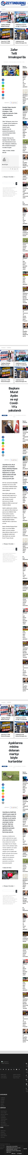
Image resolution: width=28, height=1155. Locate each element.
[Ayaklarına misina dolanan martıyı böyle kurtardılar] (10, 775)
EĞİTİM (2, 1101)
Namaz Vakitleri (4, 1114)
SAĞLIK (2, 1102)
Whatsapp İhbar (16, 1076)
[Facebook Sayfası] (1, 1069)
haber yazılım (3, 1151)
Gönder (16, 183)
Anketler (3, 1132)
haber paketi (3, 1150)
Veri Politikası (4, 1077)
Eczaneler (3, 1116)
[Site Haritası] (17, 1069)
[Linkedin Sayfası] (12, 1069)
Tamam (20, 1153)
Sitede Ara (3, 1130)
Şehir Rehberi (4, 1124)
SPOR (2, 1104)
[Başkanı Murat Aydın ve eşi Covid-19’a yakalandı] (10, 426)
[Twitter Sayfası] (4, 1069)
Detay (14, 1153)
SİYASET (3, 1099)
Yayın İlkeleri (3, 1076)
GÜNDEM (9, 347)
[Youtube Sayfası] (9, 1069)
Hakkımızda (3, 1074)
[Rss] (15, 1069)
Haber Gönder (16, 1077)
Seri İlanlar (3, 1122)
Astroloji (2, 1137)
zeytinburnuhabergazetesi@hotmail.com (11, 167)
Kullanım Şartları (16, 1074)
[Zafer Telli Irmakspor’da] (10, 70)
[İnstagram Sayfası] (7, 1069)
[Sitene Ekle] (20, 1069)
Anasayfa (3, 9)
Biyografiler (3, 1134)
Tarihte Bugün (4, 1119)
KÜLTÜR (2, 1106)
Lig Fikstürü (3, 1117)
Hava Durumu (4, 1111)
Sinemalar (3, 1120)
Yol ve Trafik (3, 1112)
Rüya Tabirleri (4, 1135)
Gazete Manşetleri (5, 1125)
